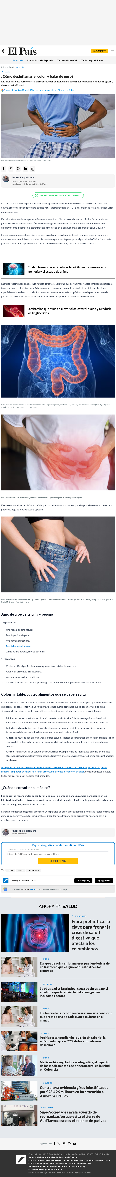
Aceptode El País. (34, 854)
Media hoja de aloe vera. (18, 646)
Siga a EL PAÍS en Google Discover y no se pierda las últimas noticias (39, 90)
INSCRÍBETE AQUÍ (58, 861)
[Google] (83, 880)
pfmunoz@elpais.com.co (79, 1172)
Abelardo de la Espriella (40, 60)
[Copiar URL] (32, 169)
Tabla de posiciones (92, 60)
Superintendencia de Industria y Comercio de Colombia (56, 1166)
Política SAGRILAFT (38, 1163)
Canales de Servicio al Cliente (62, 1157)
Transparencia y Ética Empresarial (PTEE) (70, 1163)
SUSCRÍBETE (99, 51)
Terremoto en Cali (67, 60)
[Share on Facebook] (3, 169)
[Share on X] (10, 169)
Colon (10, 870)
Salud (20, 870)
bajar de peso (33, 870)
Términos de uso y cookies (98, 1160)
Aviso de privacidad (74, 1160)
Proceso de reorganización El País (45, 1169)
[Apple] (104, 880)
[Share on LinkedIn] (25, 169)
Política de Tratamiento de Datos (33, 854)
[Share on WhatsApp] (18, 169)
